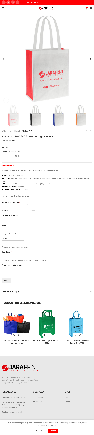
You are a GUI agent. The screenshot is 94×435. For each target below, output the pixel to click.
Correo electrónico (11, 215)
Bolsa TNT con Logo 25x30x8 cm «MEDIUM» (47, 342)
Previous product (86, 131)
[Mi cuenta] (91, 8)
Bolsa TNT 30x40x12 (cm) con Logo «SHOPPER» (77, 342)
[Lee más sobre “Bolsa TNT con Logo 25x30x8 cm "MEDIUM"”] (45, 335)
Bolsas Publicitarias (14, 131)
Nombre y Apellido (11, 202)
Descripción (8, 166)
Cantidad (7, 252)
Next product (91, 131)
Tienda (67, 402)
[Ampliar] (6, 100)
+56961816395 (34, 2)
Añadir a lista (9, 140)
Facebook (38, 402)
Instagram (39, 397)
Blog (66, 397)
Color (4, 238)
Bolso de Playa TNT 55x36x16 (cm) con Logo (16, 342)
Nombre (5, 210)
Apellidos (33, 210)
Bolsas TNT (27, 131)
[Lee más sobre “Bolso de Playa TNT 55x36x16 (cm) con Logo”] (14, 335)
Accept (53, 431)
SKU (4, 225)
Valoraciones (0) (10, 291)
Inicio (4, 131)
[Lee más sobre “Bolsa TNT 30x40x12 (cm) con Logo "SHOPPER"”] (75, 335)
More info (40, 431)
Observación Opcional (12, 265)
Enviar (6, 280)
